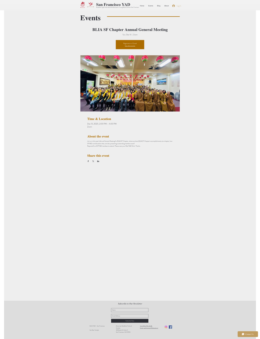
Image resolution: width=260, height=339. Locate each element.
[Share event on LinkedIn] (98, 161)
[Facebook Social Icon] (170, 327)
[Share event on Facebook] (88, 161)
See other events (130, 46)
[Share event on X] (93, 161)
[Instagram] (166, 327)
